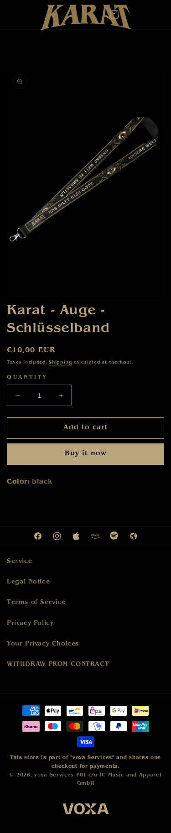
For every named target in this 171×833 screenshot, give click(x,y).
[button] (114, 15)
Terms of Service (36, 602)
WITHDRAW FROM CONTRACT (58, 664)
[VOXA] (86, 810)
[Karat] (85, 20)
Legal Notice (28, 582)
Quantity (27, 377)
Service (19, 561)
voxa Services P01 (60, 775)
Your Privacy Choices (43, 644)
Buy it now (86, 454)
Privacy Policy (30, 623)
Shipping (60, 362)
